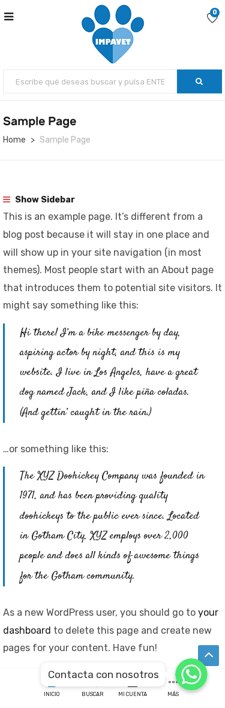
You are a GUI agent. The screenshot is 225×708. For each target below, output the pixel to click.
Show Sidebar (44, 200)
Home (14, 140)
